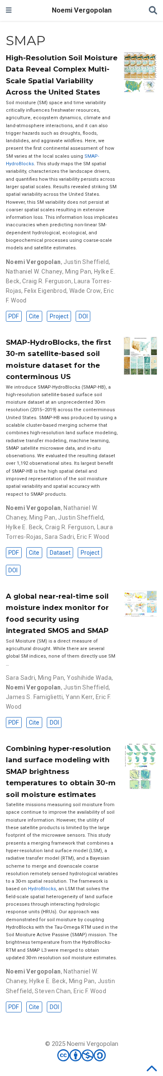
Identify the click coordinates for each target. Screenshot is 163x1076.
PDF (13, 316)
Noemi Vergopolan (82, 10)
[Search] (153, 10)
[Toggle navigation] (9, 10)
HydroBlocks (42, 889)
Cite (34, 316)
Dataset (60, 552)
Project (59, 316)
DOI (83, 316)
